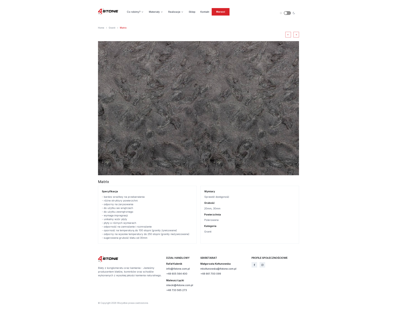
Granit (112, 27)
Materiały (154, 11)
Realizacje (174, 11)
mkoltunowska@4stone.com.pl (218, 268)
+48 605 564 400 (176, 273)
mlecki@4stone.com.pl (179, 285)
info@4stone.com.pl (178, 268)
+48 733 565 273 (176, 290)
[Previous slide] (288, 34)
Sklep (192, 11)
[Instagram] (262, 265)
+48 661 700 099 (210, 273)
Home (101, 27)
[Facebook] (254, 265)
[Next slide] (296, 34)
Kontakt (204, 11)
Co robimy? (134, 11)
